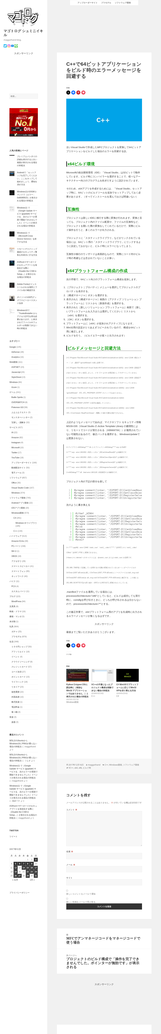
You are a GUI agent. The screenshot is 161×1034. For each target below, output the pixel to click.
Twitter (14, 453)
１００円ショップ (19, 647)
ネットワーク (17, 576)
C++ (15, 531)
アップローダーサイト (21, 463)
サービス (13, 427)
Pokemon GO (17, 407)
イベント (15, 657)
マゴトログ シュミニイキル (23, 32)
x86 (80, 767)
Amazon (15, 437)
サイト (69, 877)
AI (12, 432)
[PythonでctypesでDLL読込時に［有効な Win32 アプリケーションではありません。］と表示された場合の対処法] (77, 675)
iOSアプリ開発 (18, 508)
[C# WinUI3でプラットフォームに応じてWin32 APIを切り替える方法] (127, 675)
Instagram (15, 442)
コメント (71, 809)
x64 (76, 767)
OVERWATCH (18, 402)
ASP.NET (15, 367)
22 (28, 872)
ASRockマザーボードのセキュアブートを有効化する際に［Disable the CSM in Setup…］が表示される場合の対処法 (23, 812)
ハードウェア (15, 536)
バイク (12, 581)
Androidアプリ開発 (20, 503)
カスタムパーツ (18, 591)
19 (15, 872)
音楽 (11, 717)
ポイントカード (18, 677)
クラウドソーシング (20, 662)
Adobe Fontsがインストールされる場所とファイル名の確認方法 (27, 287)
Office (14, 483)
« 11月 (15, 880)
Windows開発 (17, 513)
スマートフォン (18, 571)
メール (70, 864)
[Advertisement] (24, 74)
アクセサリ (16, 561)
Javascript (16, 372)
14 (24, 868)
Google (12, 347)
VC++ (71, 767)
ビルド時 (87, 767)
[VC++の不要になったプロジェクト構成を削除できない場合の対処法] (102, 675)
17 (36, 868)
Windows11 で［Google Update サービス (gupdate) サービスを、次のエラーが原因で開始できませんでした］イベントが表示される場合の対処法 (27, 217)
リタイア (15, 687)
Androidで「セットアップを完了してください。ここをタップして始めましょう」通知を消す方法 (27, 178)
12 (15, 868)
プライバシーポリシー (19, 893)
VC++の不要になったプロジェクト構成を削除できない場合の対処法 (102, 687)
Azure (14, 387)
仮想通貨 (15, 692)
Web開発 (13, 362)
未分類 (12, 621)
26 (15, 876)
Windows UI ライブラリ (26, 523)
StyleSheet (16, 377)
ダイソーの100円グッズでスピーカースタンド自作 (27, 300)
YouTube (15, 458)
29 (28, 876)
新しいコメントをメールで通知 (81, 893)
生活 (11, 642)
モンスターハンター (20, 417)
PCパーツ (15, 546)
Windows (13, 382)
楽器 (13, 722)
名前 (69, 851)
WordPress (16, 601)
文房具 (12, 606)
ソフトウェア (15, 478)
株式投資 (15, 702)
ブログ (12, 596)
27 (19, 876)
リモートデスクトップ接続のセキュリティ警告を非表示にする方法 (27, 252)
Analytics (15, 357)
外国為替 (15, 697)
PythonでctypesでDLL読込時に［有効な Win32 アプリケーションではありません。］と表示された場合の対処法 (77, 690)
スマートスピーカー (20, 566)
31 (36, 876)
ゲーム (12, 392)
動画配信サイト (18, 468)
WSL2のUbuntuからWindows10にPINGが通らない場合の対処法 (23, 743)
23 (32, 872)
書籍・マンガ (15, 616)
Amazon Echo (17, 541)
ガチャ (14, 632)
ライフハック (17, 682)
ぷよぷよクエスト (19, 412)
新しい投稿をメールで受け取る (81, 902)
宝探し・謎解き (18, 422)
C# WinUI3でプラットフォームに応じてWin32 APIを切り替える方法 (127, 687)
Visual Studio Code (20, 488)
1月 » (32, 880)
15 (28, 868)
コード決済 (16, 672)
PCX (13, 586)
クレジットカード (19, 667)
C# (14, 518)
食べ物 (14, 712)
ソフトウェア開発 (17, 498)
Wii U (13, 551)
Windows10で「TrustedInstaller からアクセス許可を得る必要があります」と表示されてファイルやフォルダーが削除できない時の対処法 (27, 319)
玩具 (11, 626)
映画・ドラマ (15, 611)
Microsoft (15, 447)
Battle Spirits (17, 397)
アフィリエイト (18, 652)
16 (32, 868)
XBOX (14, 556)
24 (36, 872)
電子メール (16, 473)
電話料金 (15, 707)
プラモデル (16, 637)
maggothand (94, 764)
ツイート (13, 836)
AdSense (15, 352)
